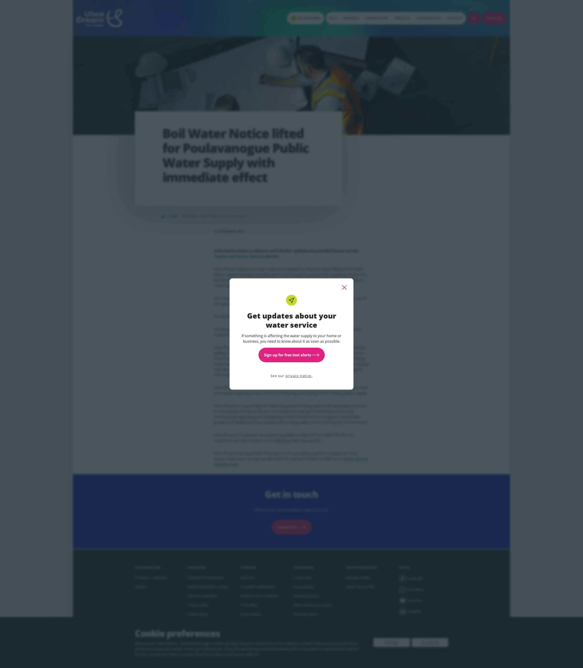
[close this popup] (344, 287)
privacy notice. (299, 376)
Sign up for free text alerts (287, 354)
